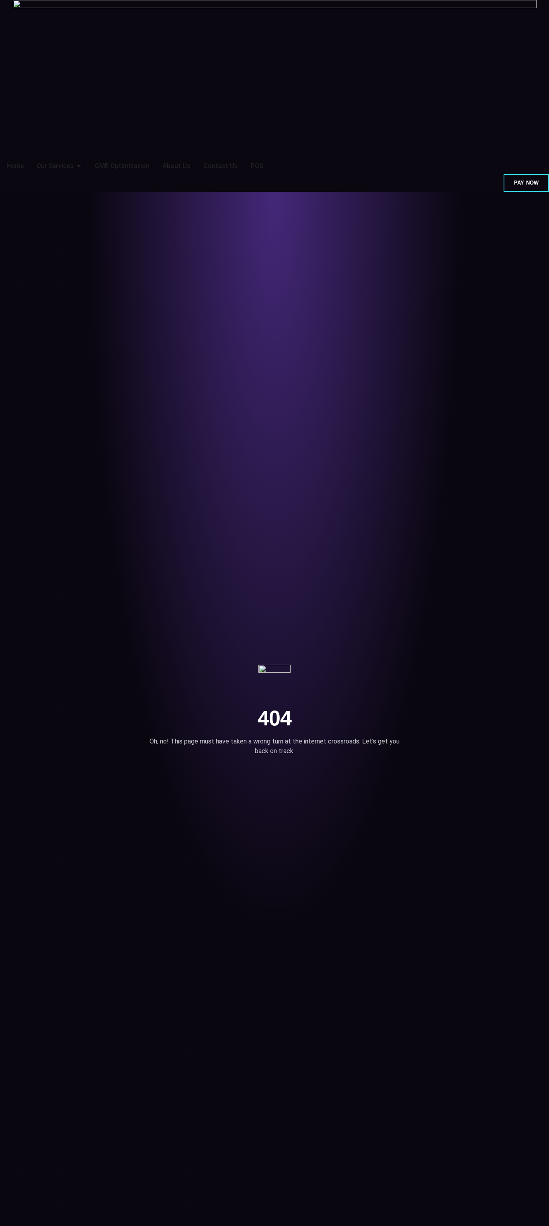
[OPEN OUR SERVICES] (79, 166)
